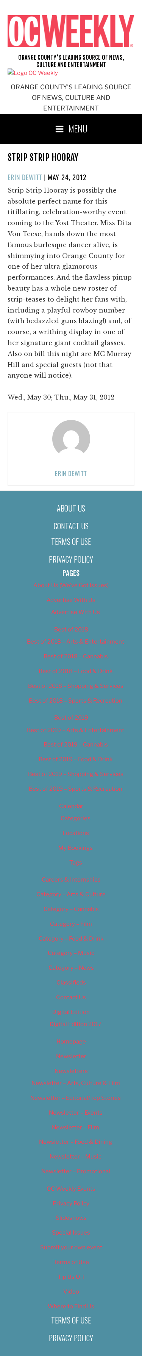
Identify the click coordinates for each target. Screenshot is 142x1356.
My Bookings (75, 847)
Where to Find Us (71, 1306)
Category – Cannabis (71, 909)
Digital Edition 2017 (75, 1024)
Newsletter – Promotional (75, 1171)
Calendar (71, 806)
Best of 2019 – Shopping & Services (75, 774)
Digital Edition (71, 1012)
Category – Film (71, 924)
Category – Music (71, 953)
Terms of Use (71, 541)
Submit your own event (71, 1247)
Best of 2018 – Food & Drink (75, 671)
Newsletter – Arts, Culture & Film (75, 1083)
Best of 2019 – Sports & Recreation (75, 788)
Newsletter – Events (76, 1112)
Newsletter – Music (75, 1156)
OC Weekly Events (71, 1188)
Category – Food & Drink (71, 938)
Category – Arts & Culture (71, 894)
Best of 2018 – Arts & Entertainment (75, 641)
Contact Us (71, 526)
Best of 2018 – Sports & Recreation (75, 700)
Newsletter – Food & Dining (75, 1141)
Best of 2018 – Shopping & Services (75, 686)
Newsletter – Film (75, 1127)
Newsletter (71, 1056)
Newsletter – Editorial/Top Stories (75, 1098)
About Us (71, 508)
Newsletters (71, 1071)
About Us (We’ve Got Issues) (71, 585)
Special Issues (71, 1232)
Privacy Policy (71, 559)
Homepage (71, 1041)
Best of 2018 (71, 629)
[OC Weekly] (33, 73)
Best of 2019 (71, 717)
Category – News (71, 967)
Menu (78, 128)
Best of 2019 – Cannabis (76, 744)
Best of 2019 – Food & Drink (75, 759)
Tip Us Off (71, 1277)
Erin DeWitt (25, 177)
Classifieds (71, 982)
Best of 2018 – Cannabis (76, 656)
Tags (75, 862)
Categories (76, 818)
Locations (75, 833)
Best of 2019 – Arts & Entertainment (75, 730)
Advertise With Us (71, 600)
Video (71, 1291)
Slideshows (71, 1217)
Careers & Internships (71, 879)
